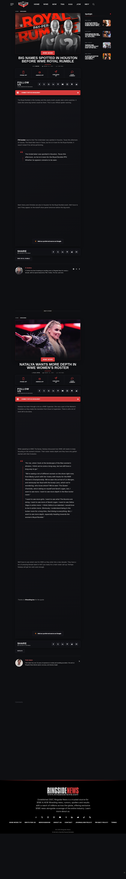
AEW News (88, 31)
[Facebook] (39, 84)
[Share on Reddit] (72, 252)
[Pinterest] (58, 84)
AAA (70, 4)
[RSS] (90, 817)
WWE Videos (88, 42)
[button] (93, 4)
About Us (57, 822)
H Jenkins (36, 66)
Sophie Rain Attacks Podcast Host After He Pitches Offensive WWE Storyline (92, 46)
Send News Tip (15, 822)
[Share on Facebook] (53, 252)
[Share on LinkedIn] (62, 252)
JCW (78, 4)
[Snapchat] (72, 84)
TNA (62, 4)
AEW (54, 4)
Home (36, 4)
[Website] (74, 269)
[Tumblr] (66, 817)
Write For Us (30, 822)
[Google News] (48, 84)
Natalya (20, 650)
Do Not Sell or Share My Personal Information (63, 832)
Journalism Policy (84, 822)
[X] (44, 84)
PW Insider (22, 140)
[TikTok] (84, 817)
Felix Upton (36, 372)
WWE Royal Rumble (23, 258)
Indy (87, 4)
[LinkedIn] (53, 84)
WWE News (23, 11)
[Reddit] (76, 84)
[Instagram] (67, 84)
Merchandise (44, 822)
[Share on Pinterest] (67, 252)
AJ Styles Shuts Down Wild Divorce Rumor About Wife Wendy (92, 24)
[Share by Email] (76, 252)
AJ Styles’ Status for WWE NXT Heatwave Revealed (91, 58)
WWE (45, 4)
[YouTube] (62, 84)
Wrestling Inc (30, 600)
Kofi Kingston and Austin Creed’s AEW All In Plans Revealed (92, 35)
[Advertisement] (48, 221)
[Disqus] (47, 731)
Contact (68, 822)
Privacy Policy (101, 822)
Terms (114, 822)
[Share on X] (58, 252)
